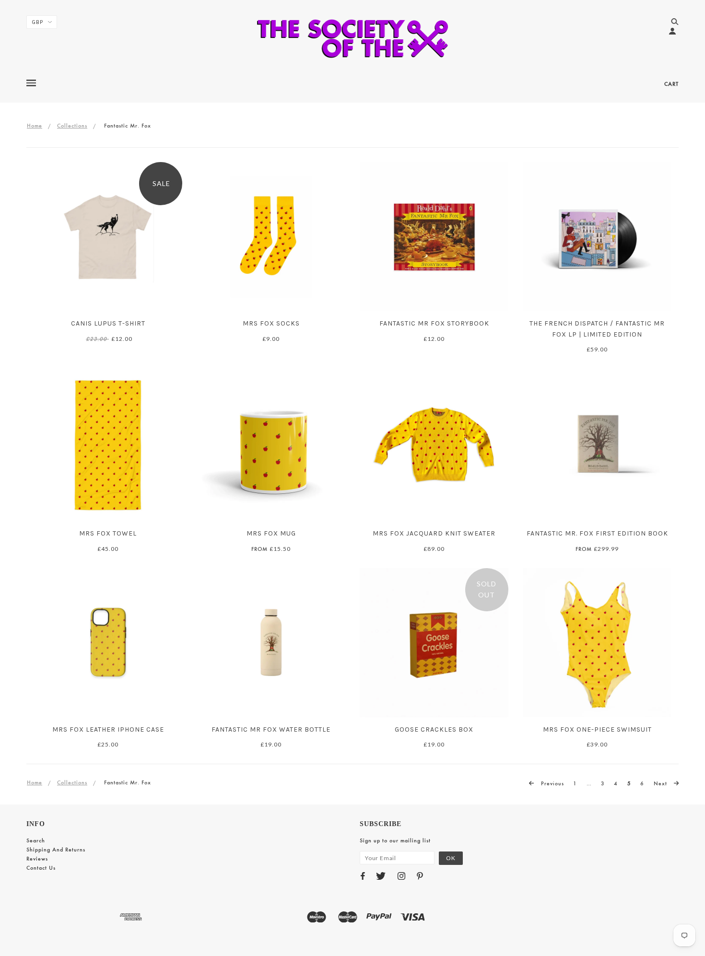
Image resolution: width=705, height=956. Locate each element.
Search (35, 840)
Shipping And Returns (55, 849)
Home (34, 125)
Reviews (37, 858)
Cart (671, 84)
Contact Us (41, 867)
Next (661, 783)
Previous (551, 783)
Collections (72, 125)
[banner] (353, 38)
